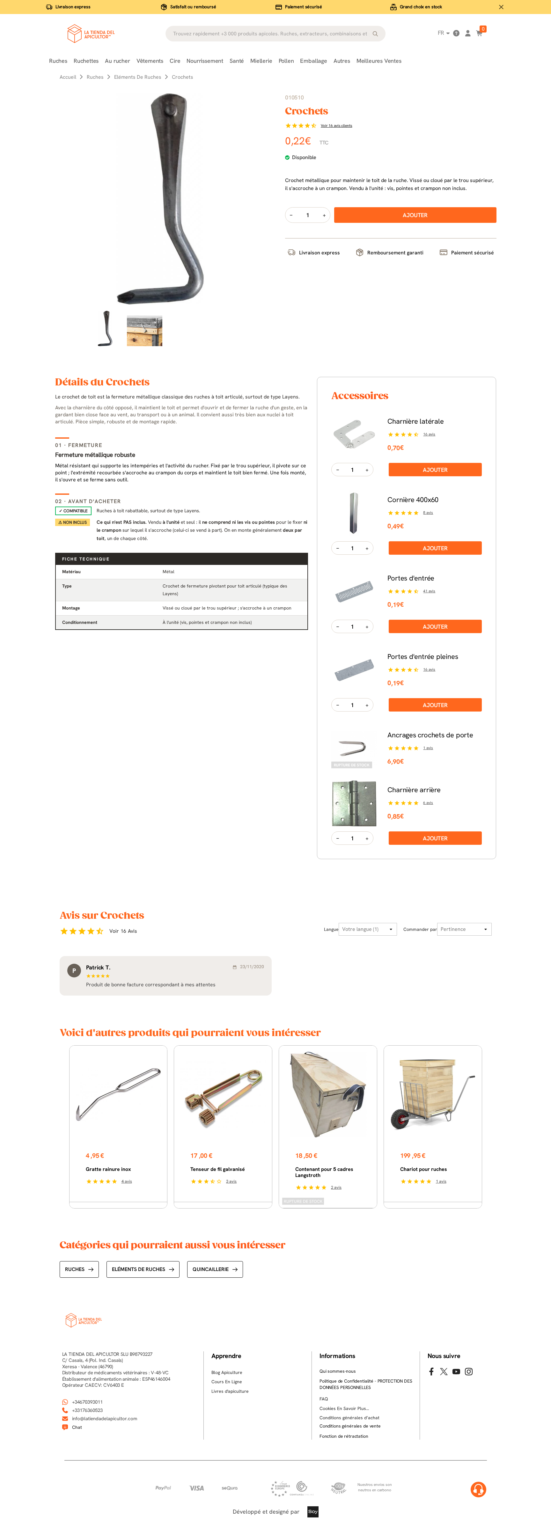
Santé (237, 60)
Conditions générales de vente (350, 1426)
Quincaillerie (211, 1269)
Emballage (313, 60)
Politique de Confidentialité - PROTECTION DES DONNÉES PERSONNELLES (366, 1384)
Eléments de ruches (138, 1269)
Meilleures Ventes (378, 60)
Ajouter (435, 469)
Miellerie (261, 60)
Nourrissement (205, 60)
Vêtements (149, 60)
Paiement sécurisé (303, 7)
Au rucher (117, 60)
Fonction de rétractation (344, 1436)
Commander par (420, 929)
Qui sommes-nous (338, 1371)
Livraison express (73, 7)
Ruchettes (86, 60)
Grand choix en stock (421, 7)
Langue (331, 929)
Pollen (286, 60)
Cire (175, 60)
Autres (342, 60)
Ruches (58, 60)
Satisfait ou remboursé (193, 7)
